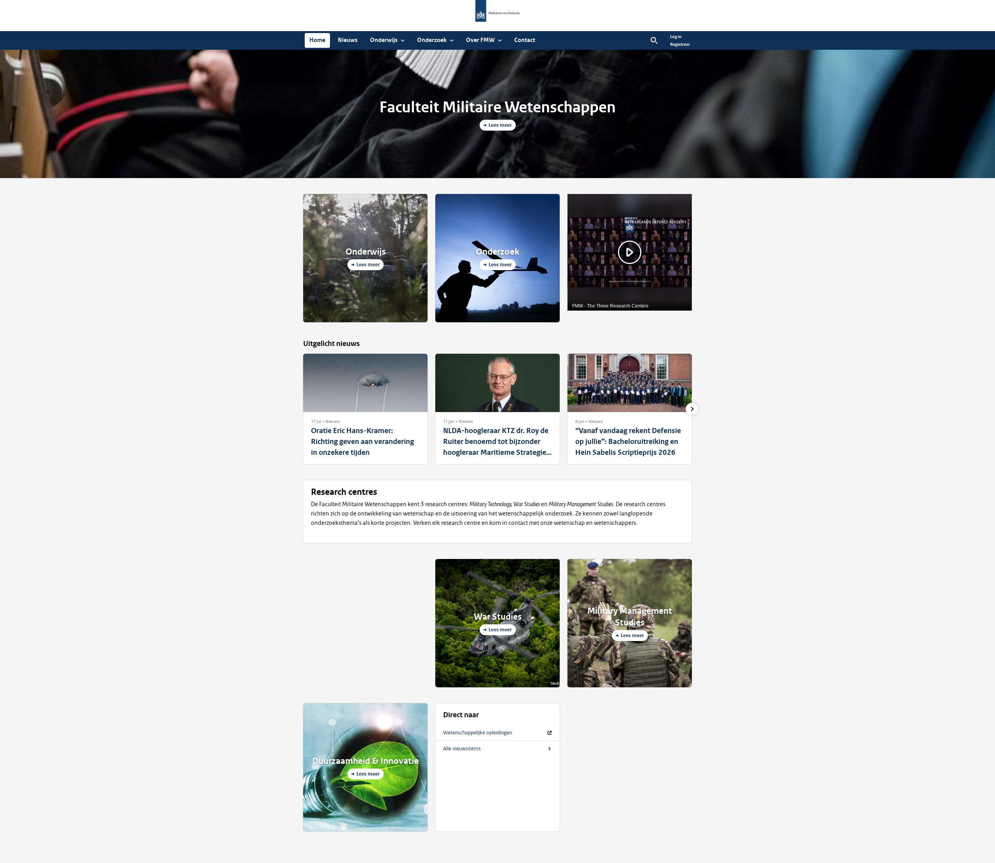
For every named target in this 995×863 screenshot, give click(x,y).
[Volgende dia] (692, 409)
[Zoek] (654, 40)
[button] (316, 421)
